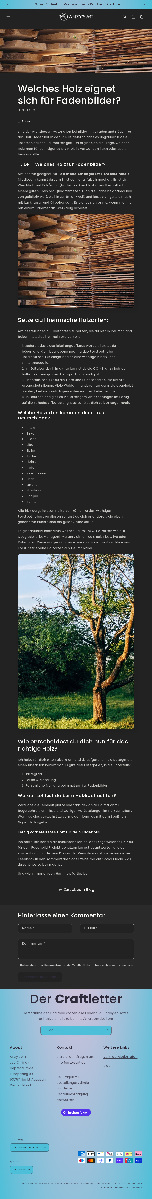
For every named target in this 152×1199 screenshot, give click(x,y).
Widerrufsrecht (133, 1183)
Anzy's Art (32, 1183)
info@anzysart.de (71, 1062)
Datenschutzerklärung (80, 1183)
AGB (117, 1183)
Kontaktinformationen (114, 1187)
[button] (8, 16)
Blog (106, 1065)
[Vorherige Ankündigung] (7, 4)
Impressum (104, 1183)
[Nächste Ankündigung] (144, 4)
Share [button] (26, 121)
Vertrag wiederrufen (120, 1056)
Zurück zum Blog (79, 889)
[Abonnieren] (107, 1030)
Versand (137, 1187)
